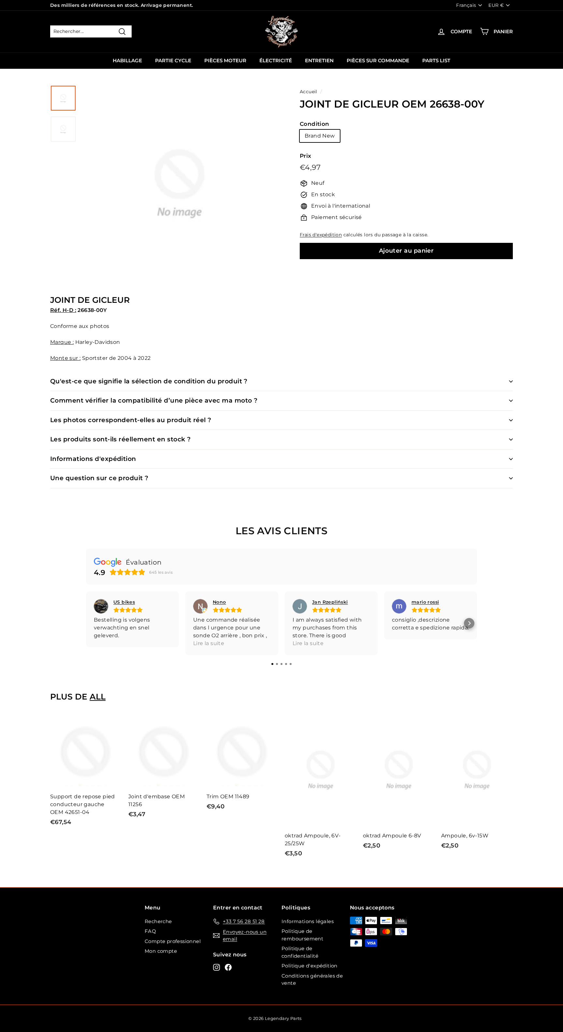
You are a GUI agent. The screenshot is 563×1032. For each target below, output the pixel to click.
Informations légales (308, 921)
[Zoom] (179, 191)
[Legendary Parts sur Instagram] (216, 967)
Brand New (320, 136)
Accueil (308, 91)
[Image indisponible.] (63, 98)
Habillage (127, 60)
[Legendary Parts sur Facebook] (228, 967)
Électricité (275, 60)
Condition (314, 124)
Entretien (319, 60)
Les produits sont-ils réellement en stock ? (120, 439)
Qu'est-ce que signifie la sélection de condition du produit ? (149, 381)
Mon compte (161, 951)
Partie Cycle (173, 60)
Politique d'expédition (310, 966)
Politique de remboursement (302, 935)
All (98, 696)
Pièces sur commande (378, 60)
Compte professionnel (173, 941)
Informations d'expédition (93, 459)
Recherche (158, 921)
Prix (305, 156)
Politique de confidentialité (300, 952)
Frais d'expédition (321, 234)
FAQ (150, 931)
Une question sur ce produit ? (99, 478)
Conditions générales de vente (312, 979)
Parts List (436, 60)
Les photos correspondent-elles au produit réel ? (130, 420)
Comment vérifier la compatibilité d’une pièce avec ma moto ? (154, 400)
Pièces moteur (225, 60)
